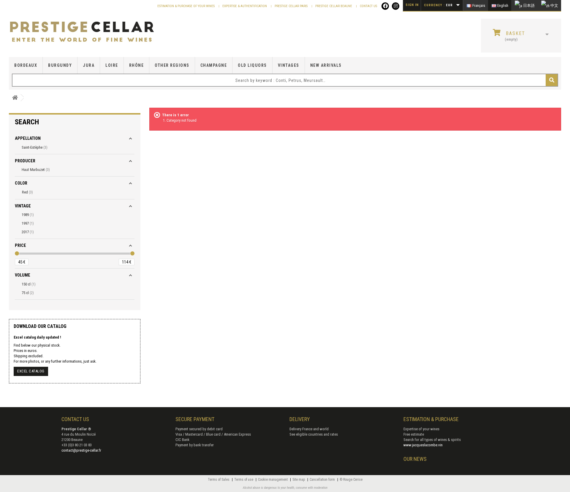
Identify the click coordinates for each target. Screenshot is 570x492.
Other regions (172, 65)
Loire (111, 65)
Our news (415, 459)
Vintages (288, 65)
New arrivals (326, 65)
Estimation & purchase (431, 419)
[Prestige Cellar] (98, 32)
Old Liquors (252, 65)
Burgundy (60, 65)
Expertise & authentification (245, 6)
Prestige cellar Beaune (334, 6)
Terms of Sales (219, 479)
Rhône (136, 65)
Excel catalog (31, 371)
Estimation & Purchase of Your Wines (186, 6)
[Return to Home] (14, 97)
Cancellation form (323, 479)
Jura (88, 65)
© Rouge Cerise (351, 479)
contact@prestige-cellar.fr (81, 450)
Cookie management (273, 479)
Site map (299, 479)
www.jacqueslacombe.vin (423, 445)
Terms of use (244, 479)
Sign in (412, 5)
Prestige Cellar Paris (291, 6)
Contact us (368, 6)
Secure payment (194, 419)
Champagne (213, 65)
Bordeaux (25, 65)
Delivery (299, 419)
